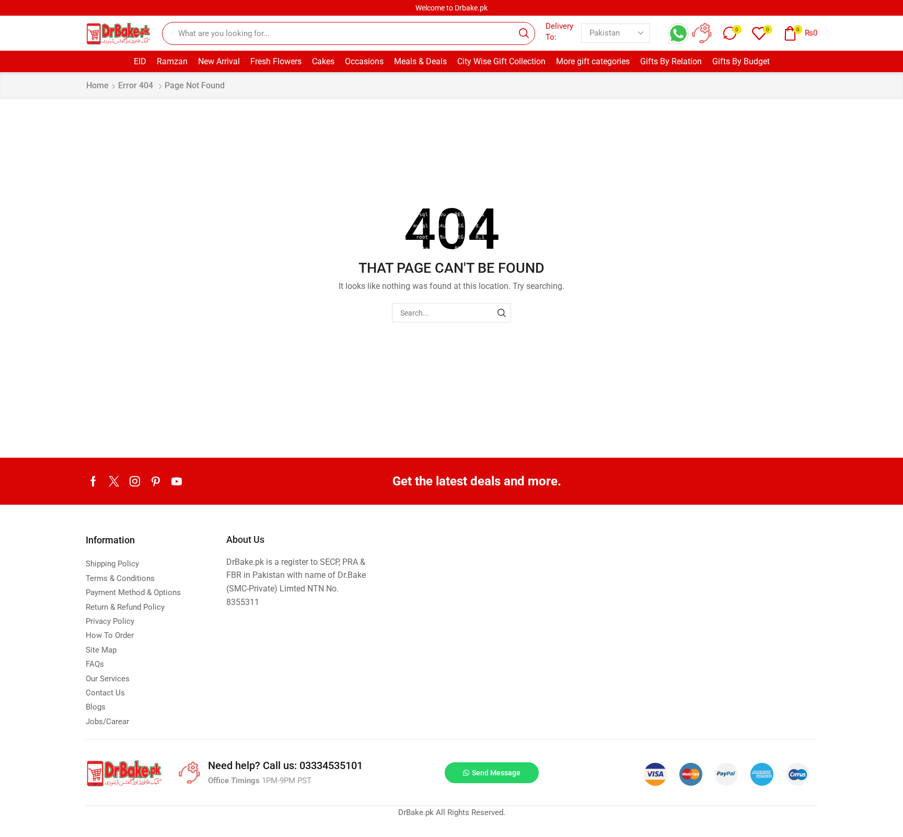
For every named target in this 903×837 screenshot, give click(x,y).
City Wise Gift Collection (501, 61)
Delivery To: (559, 31)
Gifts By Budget (741, 61)
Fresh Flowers (276, 61)
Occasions (364, 61)
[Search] (501, 312)
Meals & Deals (420, 61)
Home (97, 85)
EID (140, 61)
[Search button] (524, 33)
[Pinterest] (155, 481)
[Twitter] (114, 481)
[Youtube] (176, 481)
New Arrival (219, 61)
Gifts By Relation (671, 61)
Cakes (323, 61)
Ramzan (172, 61)
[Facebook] (93, 481)
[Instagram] (135, 481)
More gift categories (593, 61)
